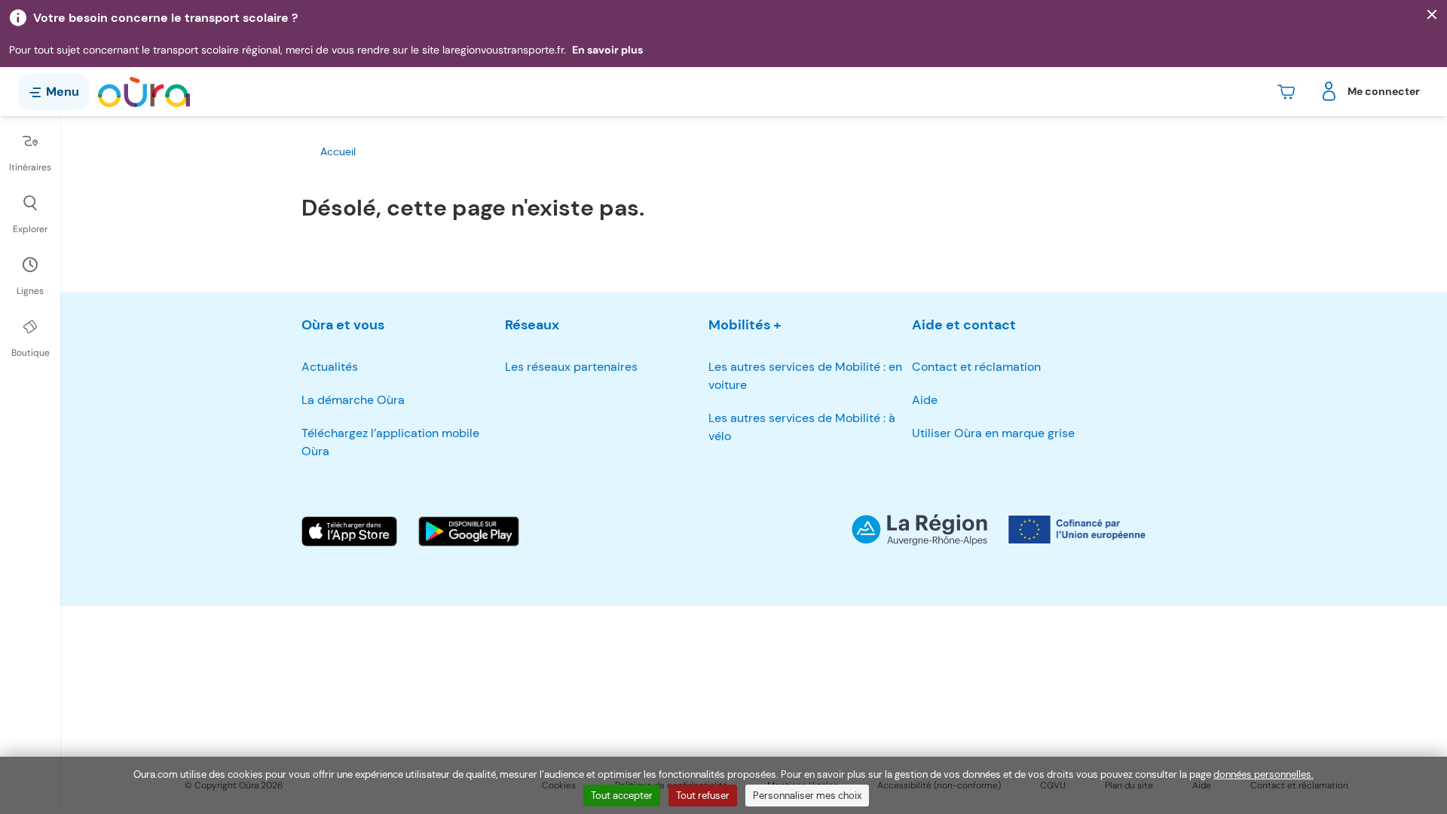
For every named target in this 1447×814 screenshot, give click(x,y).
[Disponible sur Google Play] (468, 531)
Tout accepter (622, 795)
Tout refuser (703, 795)
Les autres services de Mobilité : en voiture (805, 376)
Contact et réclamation (976, 367)
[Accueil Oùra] (144, 92)
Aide (925, 400)
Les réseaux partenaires (571, 367)
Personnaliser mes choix (807, 795)
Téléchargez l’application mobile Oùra (390, 442)
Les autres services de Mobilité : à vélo (801, 427)
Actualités (329, 367)
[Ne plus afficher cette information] (1432, 15)
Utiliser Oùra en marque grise (993, 433)
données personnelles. (1263, 774)
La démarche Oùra (353, 400)
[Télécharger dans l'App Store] (349, 531)
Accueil (338, 151)
